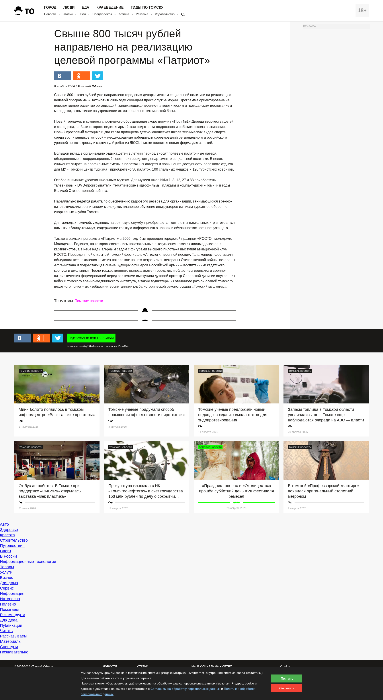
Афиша (124, 14)
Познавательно (14, 652)
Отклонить (286, 688)
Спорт (5, 551)
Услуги (6, 572)
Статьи (68, 14)
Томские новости (89, 301)
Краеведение (110, 7)
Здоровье (9, 529)
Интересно (10, 599)
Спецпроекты (102, 14)
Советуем (9, 647)
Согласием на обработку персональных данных (185, 688)
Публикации (11, 625)
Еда (85, 7)
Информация (12, 593)
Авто (4, 524)
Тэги (82, 14)
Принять (287, 678)
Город (50, 7)
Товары (7, 567)
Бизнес (6, 577)
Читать (6, 631)
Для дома (9, 583)
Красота (7, 535)
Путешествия (12, 545)
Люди (69, 7)
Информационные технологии (28, 561)
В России (8, 556)
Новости (50, 14)
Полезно (8, 604)
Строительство (14, 540)
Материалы (10, 641)
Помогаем (9, 609)
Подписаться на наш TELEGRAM (91, 338)
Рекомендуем (12, 615)
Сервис (7, 588)
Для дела (9, 620)
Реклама (142, 14)
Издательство (165, 14)
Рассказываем (13, 636)
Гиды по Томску (147, 7)
